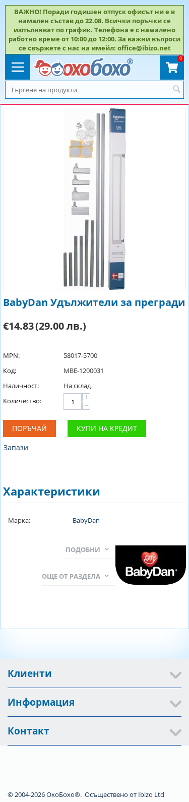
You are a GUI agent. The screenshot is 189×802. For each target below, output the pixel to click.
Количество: (22, 400)
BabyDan (86, 520)
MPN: (11, 355)
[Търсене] (176, 89)
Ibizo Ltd (151, 794)
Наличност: (21, 385)
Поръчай (29, 428)
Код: (9, 370)
